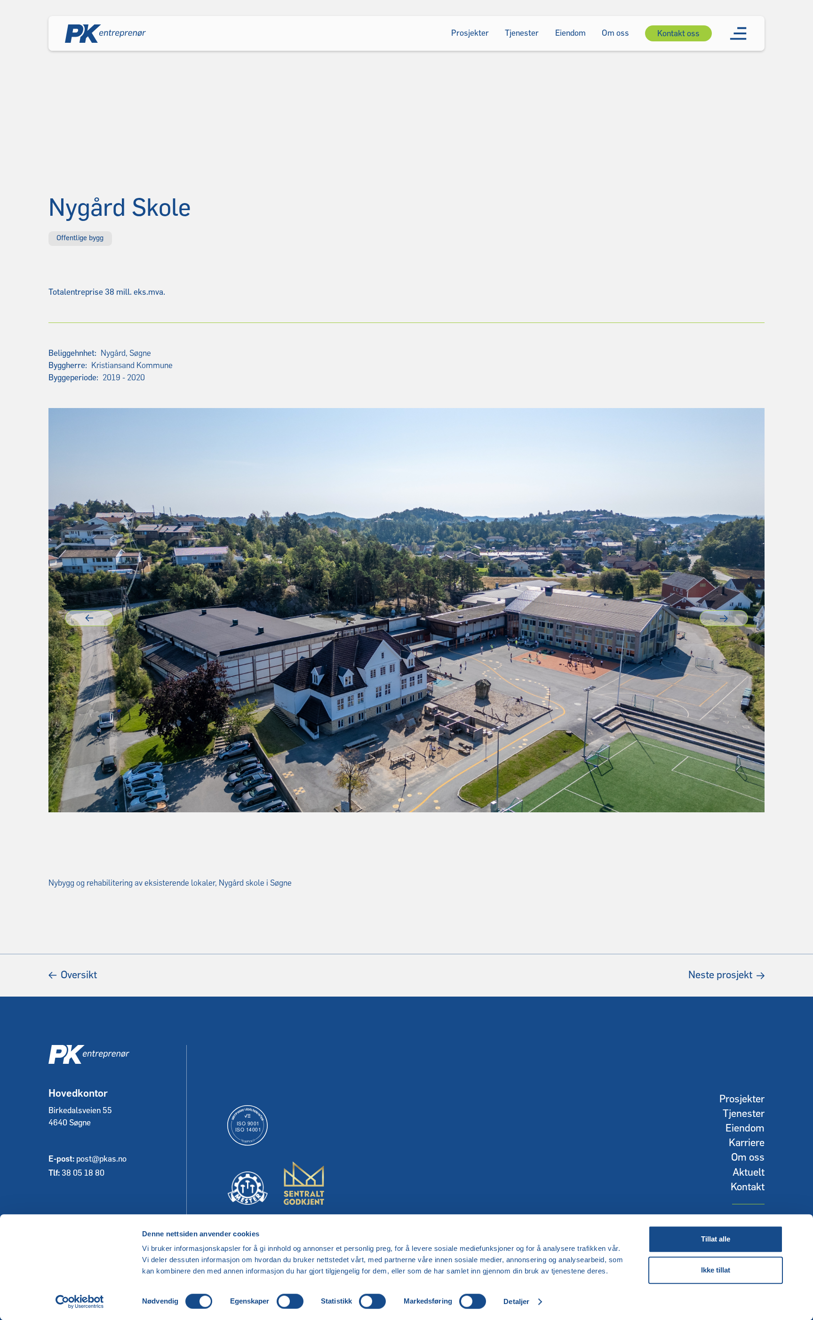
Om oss (748, 1158)
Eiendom (745, 1128)
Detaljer (516, 1301)
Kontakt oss (678, 34)
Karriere (747, 1143)
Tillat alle (715, 1239)
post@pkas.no (101, 1159)
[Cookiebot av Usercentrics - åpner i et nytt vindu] (80, 1302)
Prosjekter (742, 1099)
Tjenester (744, 1114)
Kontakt (748, 1187)
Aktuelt (749, 1173)
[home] (105, 33)
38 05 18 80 (83, 1173)
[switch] (290, 1301)
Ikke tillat (715, 1270)
